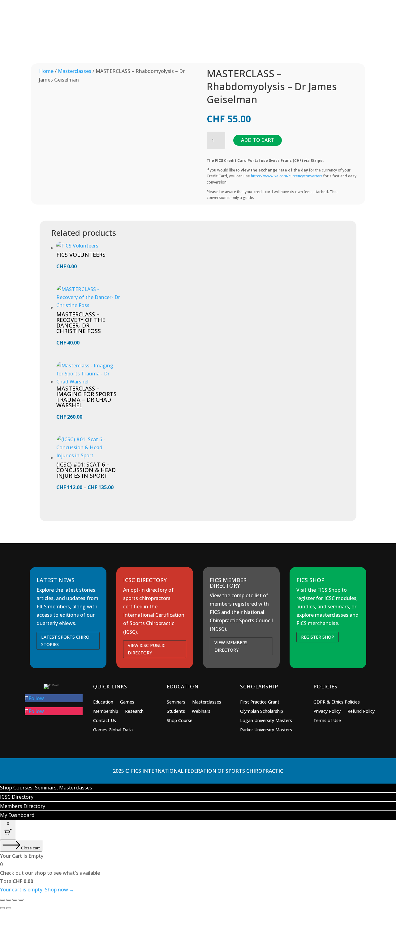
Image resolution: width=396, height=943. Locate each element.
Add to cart (257, 140)
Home (46, 71)
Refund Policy (361, 711)
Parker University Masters (266, 730)
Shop (141, 31)
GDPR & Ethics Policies (336, 702)
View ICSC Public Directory (147, 649)
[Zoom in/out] (2, 900)
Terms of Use (327, 720)
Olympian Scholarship (261, 711)
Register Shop (317, 637)
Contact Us (104, 720)
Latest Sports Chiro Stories (65, 640)
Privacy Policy (327, 711)
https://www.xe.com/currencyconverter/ (286, 176)
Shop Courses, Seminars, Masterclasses (46, 787)
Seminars (176, 702)
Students (176, 711)
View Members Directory (231, 646)
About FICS (321, 31)
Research (134, 711)
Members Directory (168, 9)
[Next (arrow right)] (8, 908)
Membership (242, 31)
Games (168, 31)
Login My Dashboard (287, 9)
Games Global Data (113, 730)
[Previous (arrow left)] (2, 908)
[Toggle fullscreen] (8, 900)
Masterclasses (74, 71)
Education (202, 31)
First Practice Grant (259, 702)
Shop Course (179, 720)
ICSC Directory (227, 9)
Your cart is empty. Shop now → (37, 889)
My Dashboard (17, 815)
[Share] (14, 900)
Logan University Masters (266, 720)
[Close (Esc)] (21, 900)
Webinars (201, 711)
